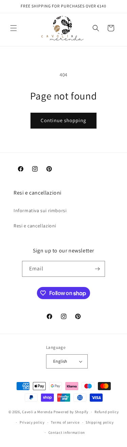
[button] (13, 28)
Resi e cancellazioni (35, 226)
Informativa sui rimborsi (40, 210)
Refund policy (106, 411)
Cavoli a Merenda (37, 411)
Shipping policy (100, 422)
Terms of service (65, 422)
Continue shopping (63, 120)
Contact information (66, 432)
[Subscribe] (97, 269)
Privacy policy (32, 422)
